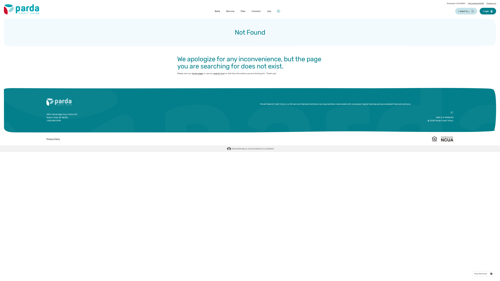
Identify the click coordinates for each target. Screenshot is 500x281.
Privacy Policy (53, 139)
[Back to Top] (452, 112)
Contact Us (491, 3)
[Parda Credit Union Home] (58, 102)
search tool (218, 73)
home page (197, 73)
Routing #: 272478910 (456, 3)
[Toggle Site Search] (278, 11)
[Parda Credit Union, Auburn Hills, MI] (21, 9)
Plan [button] (243, 11)
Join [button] (269, 11)
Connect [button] (256, 11)
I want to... (464, 11)
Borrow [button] (230, 11)
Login (486, 11)
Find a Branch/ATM (476, 3)
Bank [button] (217, 11)
